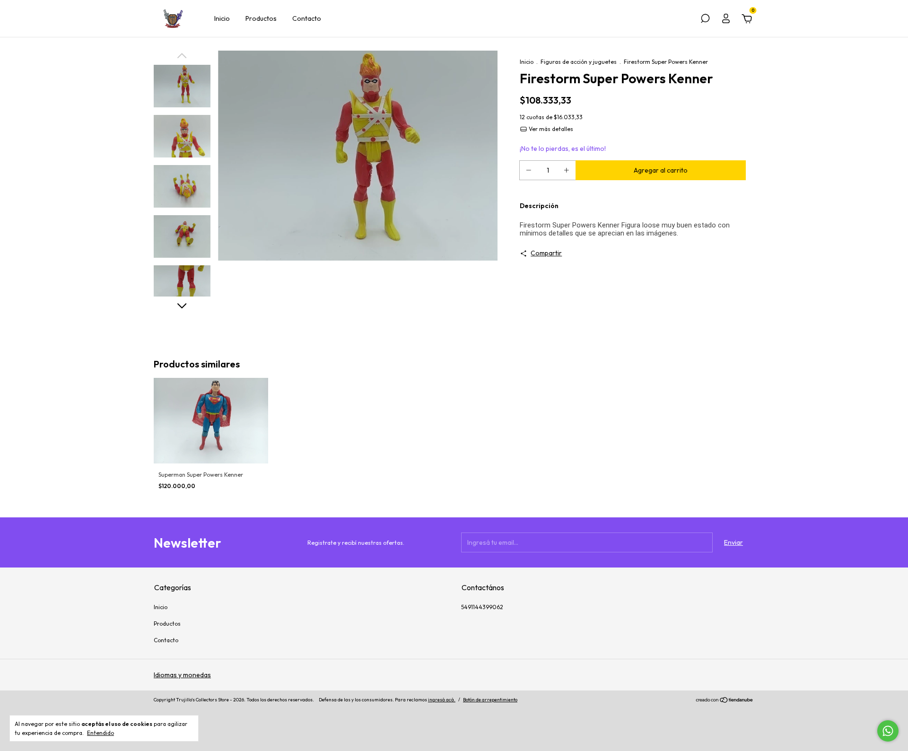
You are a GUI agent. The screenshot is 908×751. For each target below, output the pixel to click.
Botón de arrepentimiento (490, 700)
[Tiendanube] (724, 701)
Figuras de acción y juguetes (579, 61)
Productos (261, 18)
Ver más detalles (550, 128)
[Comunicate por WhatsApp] (888, 731)
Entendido (100, 732)
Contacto (306, 18)
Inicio (222, 18)
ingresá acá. (441, 700)
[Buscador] (705, 20)
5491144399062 (482, 607)
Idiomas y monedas (182, 675)
